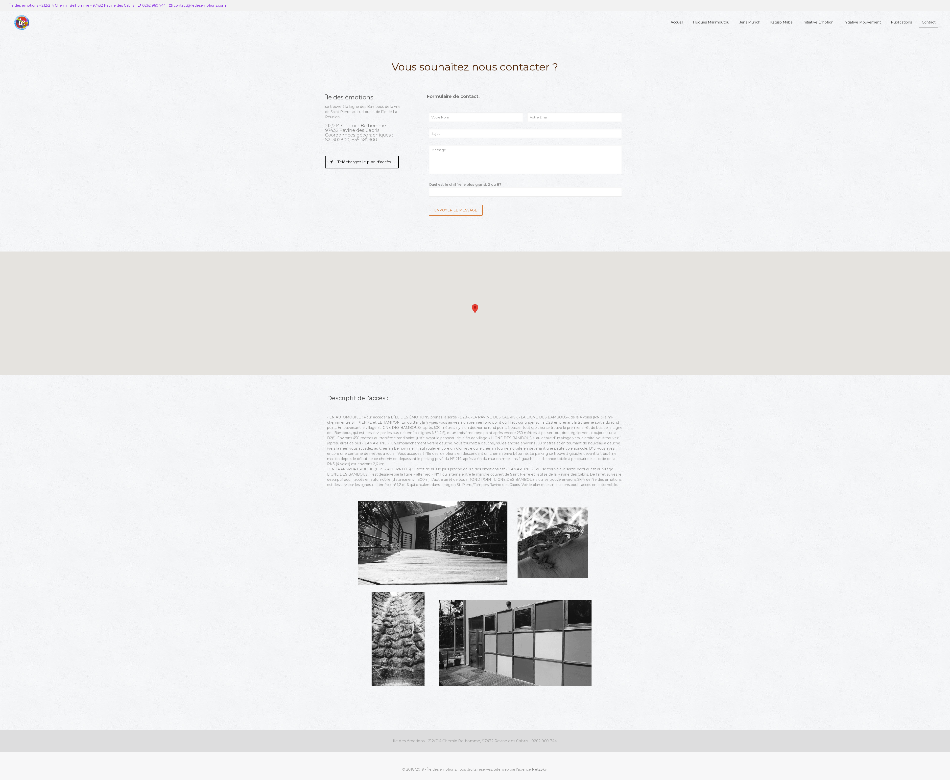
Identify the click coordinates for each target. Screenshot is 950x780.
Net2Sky (539, 769)
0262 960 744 (154, 5)
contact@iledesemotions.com (200, 5)
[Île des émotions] (21, 22)
